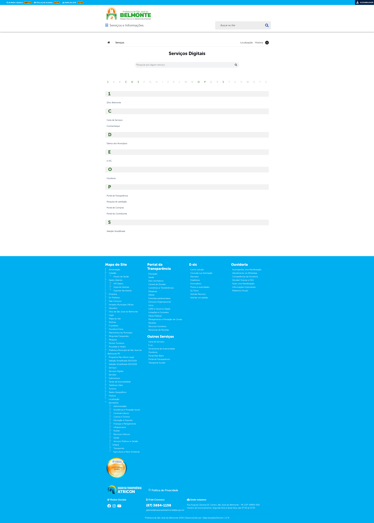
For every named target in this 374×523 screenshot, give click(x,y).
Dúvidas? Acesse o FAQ (243, 280)
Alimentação (114, 270)
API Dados (118, 284)
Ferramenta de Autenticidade (161, 349)
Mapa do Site (115, 319)
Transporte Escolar (156, 363)
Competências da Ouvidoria (245, 277)
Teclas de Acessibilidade (120, 382)
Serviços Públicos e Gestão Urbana (125, 443)
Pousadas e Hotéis (117, 347)
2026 (181, 518)
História (259, 42)
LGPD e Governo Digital (159, 309)
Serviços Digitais (116, 371)
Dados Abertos (115, 280)
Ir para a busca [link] (19, 3)
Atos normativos (155, 281)
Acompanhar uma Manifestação (246, 270)
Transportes (119, 448)
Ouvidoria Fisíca (116, 329)
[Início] (109, 42)
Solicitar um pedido (199, 298)
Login (111, 315)
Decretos (194, 277)
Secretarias (113, 403)
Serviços (112, 368)
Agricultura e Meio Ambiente (126, 452)
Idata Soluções (209, 518)
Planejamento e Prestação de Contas (165, 319)
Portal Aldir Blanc (156, 356)
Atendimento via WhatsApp (244, 273)
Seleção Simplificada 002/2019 (123, 364)
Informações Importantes (244, 287)
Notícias (112, 322)
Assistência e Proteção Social (127, 410)
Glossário (113, 308)
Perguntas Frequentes (119, 336)
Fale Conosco (115, 301)
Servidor (112, 375)
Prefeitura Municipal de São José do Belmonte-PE (125, 352)
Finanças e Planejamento (125, 424)
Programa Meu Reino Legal (121, 357)
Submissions (114, 378)
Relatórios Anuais (240, 291)
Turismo (112, 389)
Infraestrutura (120, 427)
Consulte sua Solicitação (201, 273)
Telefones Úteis (116, 385)
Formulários (195, 284)
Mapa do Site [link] (73, 3)
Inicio (150, 305)
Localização (246, 42)
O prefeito (113, 326)
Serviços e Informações (126, 25)
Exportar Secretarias (123, 291)
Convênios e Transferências (161, 288)
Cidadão (112, 273)
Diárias (151, 295)
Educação (152, 274)
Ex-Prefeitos (114, 298)
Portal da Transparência (159, 359)
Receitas (152, 323)
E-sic (150, 345)
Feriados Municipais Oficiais (121, 305)
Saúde (116, 438)
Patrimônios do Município (120, 333)
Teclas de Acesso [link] (47, 3)
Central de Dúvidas (157, 284)
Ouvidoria (152, 352)
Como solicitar (197, 270)
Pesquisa (113, 340)
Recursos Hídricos (122, 434)
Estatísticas (195, 280)
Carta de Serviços (156, 342)
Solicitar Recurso (198, 294)
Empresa (113, 294)
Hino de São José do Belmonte (123, 312)
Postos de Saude (121, 277)
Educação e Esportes (123, 420)
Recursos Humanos (157, 326)
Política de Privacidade (164, 490)
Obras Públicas (155, 316)
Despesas (152, 291)
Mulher (117, 431)
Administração (120, 406)
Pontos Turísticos (116, 343)
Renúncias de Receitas (158, 330)
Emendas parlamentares (159, 298)
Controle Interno (121, 413)
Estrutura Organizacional (159, 302)
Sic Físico (194, 291)
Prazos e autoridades (199, 287)
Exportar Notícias (121, 287)
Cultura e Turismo (122, 417)
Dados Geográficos (117, 392)
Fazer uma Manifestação (243, 284)
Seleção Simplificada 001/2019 (123, 361)
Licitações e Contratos (158, 312)
